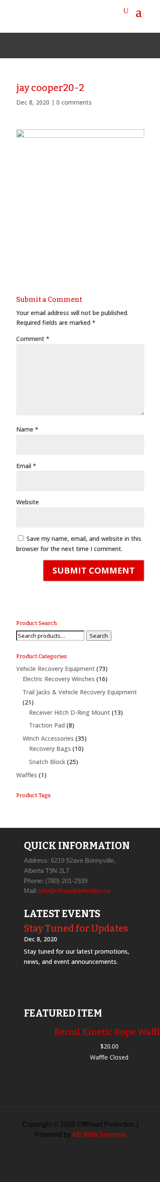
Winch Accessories (48, 738)
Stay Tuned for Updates (76, 928)
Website (27, 502)
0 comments (74, 102)
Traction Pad (47, 725)
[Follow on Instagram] (80, 45)
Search (99, 635)
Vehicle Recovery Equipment (55, 669)
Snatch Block (47, 762)
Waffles (26, 775)
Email (26, 466)
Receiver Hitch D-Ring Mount (69, 712)
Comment (32, 339)
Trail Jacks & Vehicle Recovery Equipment (80, 692)
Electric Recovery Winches (59, 679)
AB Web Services (98, 1134)
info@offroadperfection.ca (74, 890)
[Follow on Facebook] (59, 45)
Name (27, 429)
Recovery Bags (50, 748)
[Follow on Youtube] (100, 45)
